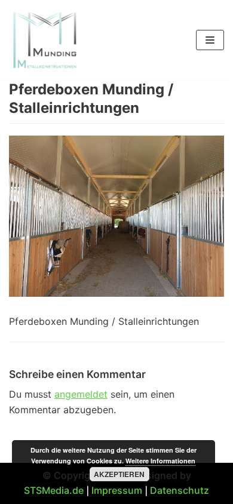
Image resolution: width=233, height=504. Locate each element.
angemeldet (81, 394)
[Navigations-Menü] (210, 40)
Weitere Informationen (160, 460)
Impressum (116, 490)
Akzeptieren (119, 474)
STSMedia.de (54, 490)
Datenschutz (179, 490)
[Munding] (45, 40)
